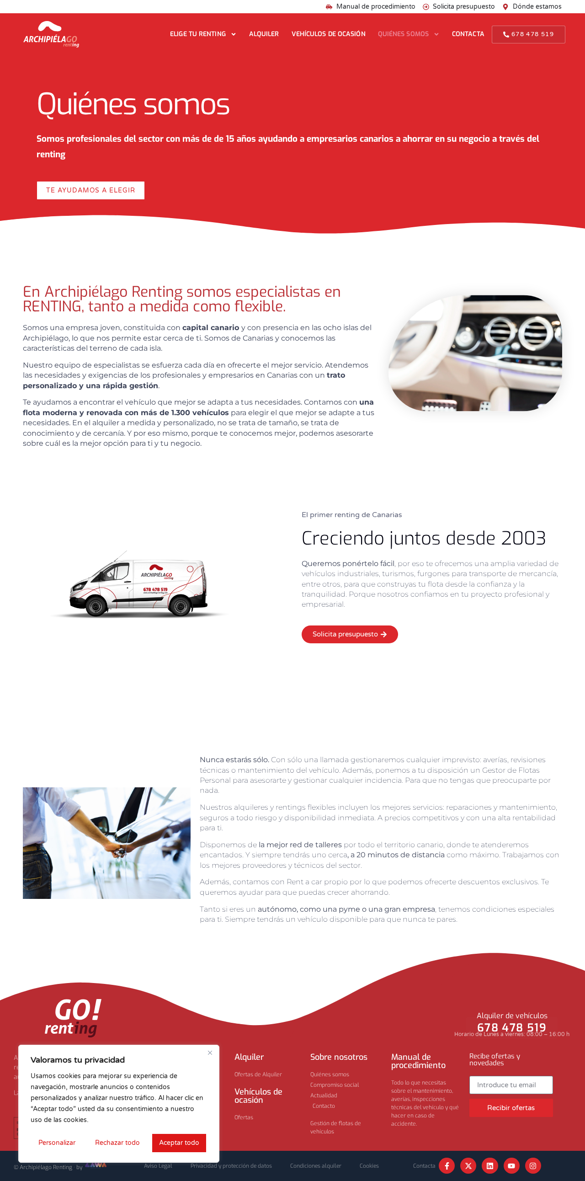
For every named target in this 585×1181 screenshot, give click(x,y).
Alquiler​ (249, 1057)
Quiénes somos (403, 34)
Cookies (369, 1166)
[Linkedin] (490, 1166)
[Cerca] (209, 1052)
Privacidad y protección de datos (231, 1166)
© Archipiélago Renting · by (49, 1167)
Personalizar (56, 1143)
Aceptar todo (179, 1143)
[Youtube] (512, 1166)
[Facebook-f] (447, 1166)
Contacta (468, 34)
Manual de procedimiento (418, 1061)
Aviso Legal (158, 1166)
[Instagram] (533, 1166)
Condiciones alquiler (315, 1166)
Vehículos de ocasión (329, 34)
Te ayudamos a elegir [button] (90, 190)
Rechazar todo (117, 1143)
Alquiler (264, 34)
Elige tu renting (198, 34)
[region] (118, 1104)
